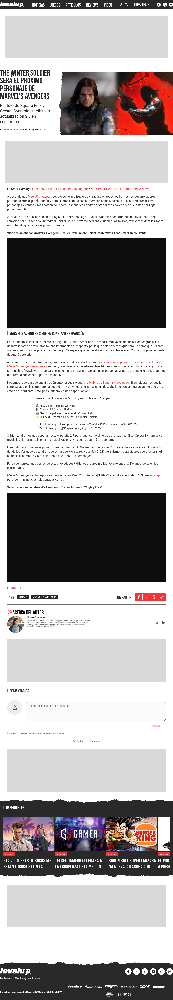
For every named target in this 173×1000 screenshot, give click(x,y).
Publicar (156, 725)
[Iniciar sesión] (121, 4)
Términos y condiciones (27, 978)
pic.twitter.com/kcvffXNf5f (121, 424)
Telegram (122, 189)
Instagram (81, 189)
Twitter (52, 189)
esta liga (155, 475)
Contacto (5, 978)
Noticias (96, 189)
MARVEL (23, 597)
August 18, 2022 (91, 428)
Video (108, 5)
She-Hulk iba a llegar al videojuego (106, 382)
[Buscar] (126, 4)
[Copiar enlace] (162, 597)
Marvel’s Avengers (40, 196)
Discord (109, 189)
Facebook (38, 189)
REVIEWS (92, 5)
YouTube (66, 189)
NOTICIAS (38, 5)
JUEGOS (55, 5)
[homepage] (12, 4)
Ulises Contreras (13, 129)
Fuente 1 (13, 588)
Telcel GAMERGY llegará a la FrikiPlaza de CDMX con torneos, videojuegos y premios (78, 869)
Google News (140, 189)
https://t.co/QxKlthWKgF (90, 424)
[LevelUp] (75, 987)
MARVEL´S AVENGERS (44, 597)
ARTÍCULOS (73, 5)
